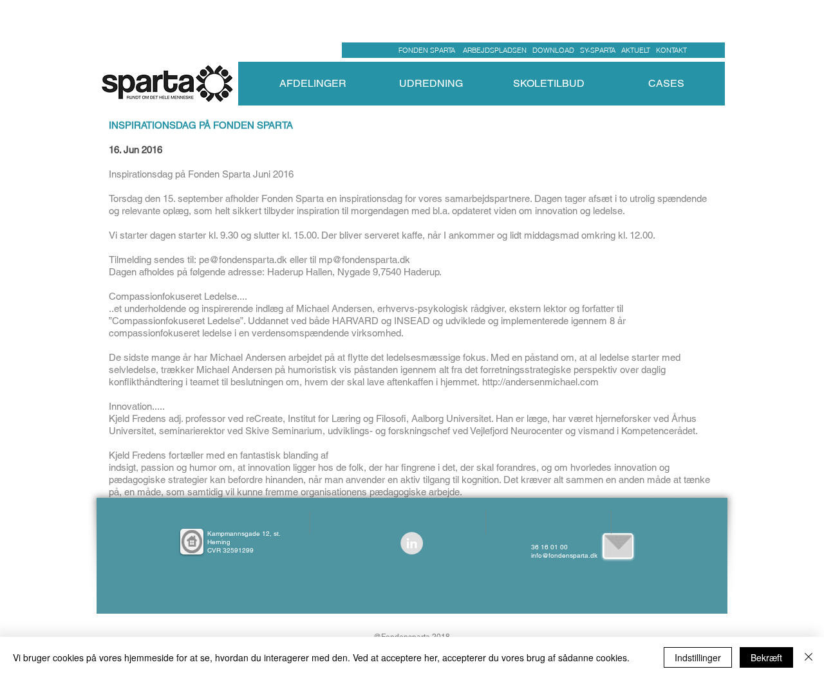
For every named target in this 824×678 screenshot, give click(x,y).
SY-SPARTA (599, 50)
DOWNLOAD (553, 50)
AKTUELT (638, 50)
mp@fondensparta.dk (364, 259)
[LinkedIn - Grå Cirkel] (411, 543)
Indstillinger (698, 657)
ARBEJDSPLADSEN (495, 50)
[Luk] (808, 657)
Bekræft (766, 657)
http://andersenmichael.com (540, 381)
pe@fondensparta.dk (243, 259)
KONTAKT (671, 50)
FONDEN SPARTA (428, 50)
